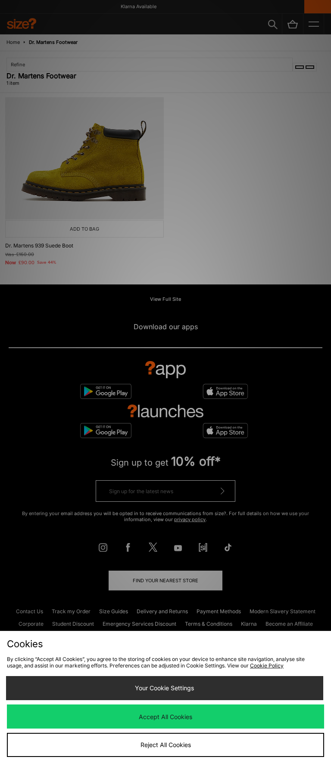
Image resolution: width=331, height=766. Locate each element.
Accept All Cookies (165, 716)
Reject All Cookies (166, 744)
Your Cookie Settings (164, 688)
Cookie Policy (267, 665)
